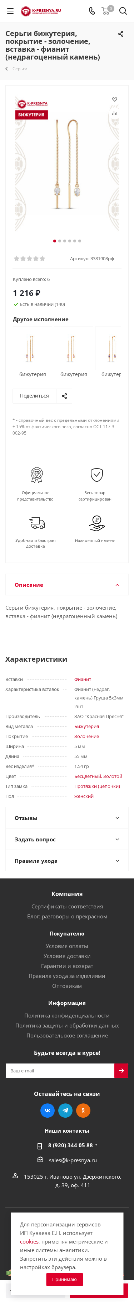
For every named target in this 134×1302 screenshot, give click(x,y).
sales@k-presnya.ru (73, 1160)
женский (84, 796)
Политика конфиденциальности (67, 1015)
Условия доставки (67, 955)
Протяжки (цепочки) (97, 786)
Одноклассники (83, 1110)
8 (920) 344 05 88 (70, 1145)
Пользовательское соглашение (67, 1035)
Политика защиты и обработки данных (67, 1025)
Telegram (65, 1110)
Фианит (82, 679)
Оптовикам (67, 985)
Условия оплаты (67, 945)
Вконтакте (47, 1110)
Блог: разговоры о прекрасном (67, 916)
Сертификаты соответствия (67, 906)
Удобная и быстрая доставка (35, 543)
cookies (29, 1241)
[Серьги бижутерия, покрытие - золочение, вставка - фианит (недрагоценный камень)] (67, 163)
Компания (67, 894)
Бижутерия (86, 726)
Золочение (86, 736)
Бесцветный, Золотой (98, 776)
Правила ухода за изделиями (67, 975)
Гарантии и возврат (67, 965)
